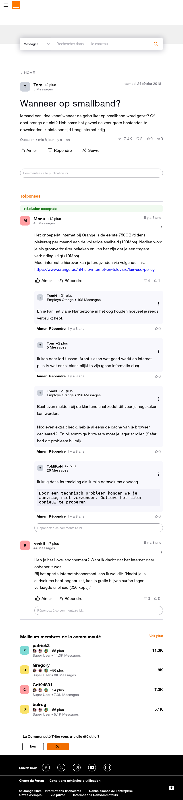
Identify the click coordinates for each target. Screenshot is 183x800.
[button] (42, 328)
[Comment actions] (161, 228)
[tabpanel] (91, 411)
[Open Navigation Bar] (7, 5)
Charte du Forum (31, 781)
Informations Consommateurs (95, 795)
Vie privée (57, 795)
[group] (125, 138)
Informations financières (63, 791)
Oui (58, 746)
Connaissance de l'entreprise (111, 791)
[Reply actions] (158, 304)
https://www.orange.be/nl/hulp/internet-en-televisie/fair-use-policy (94, 269)
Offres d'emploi (31, 795)
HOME (29, 72)
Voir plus (156, 636)
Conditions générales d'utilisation (75, 781)
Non (33, 746)
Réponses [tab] (30, 196)
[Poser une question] (171, 788)
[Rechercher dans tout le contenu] (156, 44)
